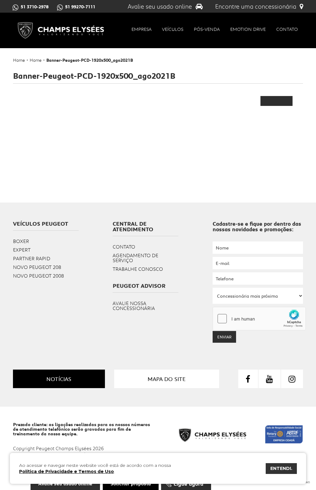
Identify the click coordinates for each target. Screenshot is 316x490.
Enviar (224, 337)
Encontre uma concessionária (256, 6)
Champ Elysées (61, 30)
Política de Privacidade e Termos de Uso (66, 471)
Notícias (58, 379)
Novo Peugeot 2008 (38, 275)
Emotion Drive (248, 29)
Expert (22, 249)
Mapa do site (166, 379)
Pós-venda (207, 29)
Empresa (141, 29)
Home (19, 60)
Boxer (21, 241)
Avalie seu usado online (160, 6)
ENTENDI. (281, 468)
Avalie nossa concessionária (134, 305)
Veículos (172, 29)
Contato (287, 29)
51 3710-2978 (34, 7)
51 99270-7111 (80, 7)
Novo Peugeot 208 (37, 267)
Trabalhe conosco (138, 269)
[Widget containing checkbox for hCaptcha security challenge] (259, 318)
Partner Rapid (31, 258)
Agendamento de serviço (135, 257)
